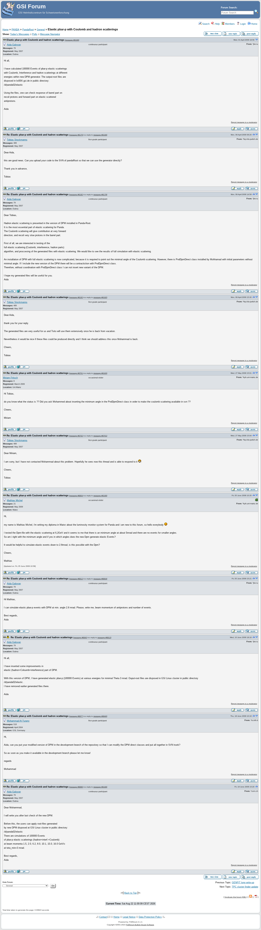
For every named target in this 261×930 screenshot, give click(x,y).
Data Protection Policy (150, 917)
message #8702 (76, 436)
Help (217, 24)
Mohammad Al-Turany (18, 721)
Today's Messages (19, 34)
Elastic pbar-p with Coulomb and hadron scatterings (35, 40)
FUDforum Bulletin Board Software (140, 925)
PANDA (15, 29)
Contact (103, 917)
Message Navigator (50, 34)
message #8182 (76, 195)
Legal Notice (129, 917)
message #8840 (80, 638)
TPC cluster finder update (245, 886)
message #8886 (76, 787)
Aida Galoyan (14, 44)
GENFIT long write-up (243, 882)
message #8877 (76, 716)
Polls (34, 34)
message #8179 (76, 135)
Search (206, 24)
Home (254, 24)
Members (229, 24)
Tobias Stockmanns (17, 139)
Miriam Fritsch (10, 377)
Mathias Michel (15, 500)
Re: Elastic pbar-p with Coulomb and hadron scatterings (37, 134)
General (41, 29)
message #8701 (76, 373)
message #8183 (76, 297)
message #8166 (72, 40)
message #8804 (76, 496)
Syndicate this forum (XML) (235, 897)
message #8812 (76, 579)
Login (243, 24)
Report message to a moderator (244, 122)
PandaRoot (28, 29)
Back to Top (130, 893)
